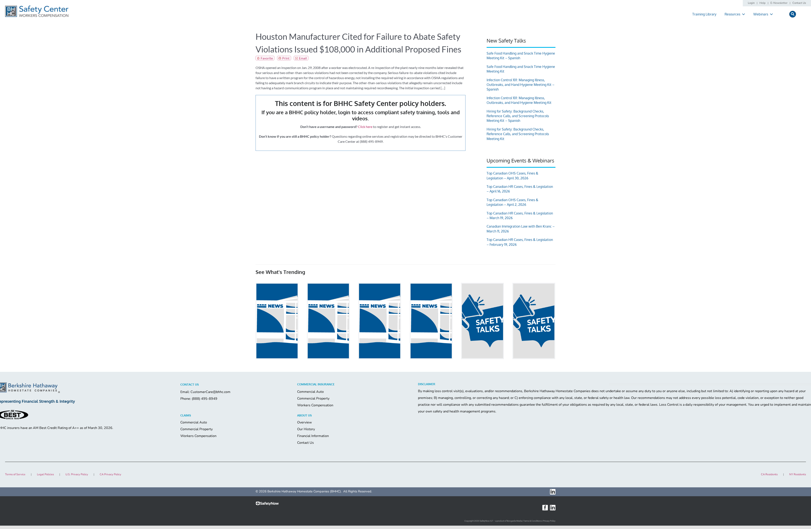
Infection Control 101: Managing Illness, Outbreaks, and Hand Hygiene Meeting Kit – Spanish (520, 85)
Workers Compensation (315, 405)
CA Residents (769, 474)
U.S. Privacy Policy (76, 474)
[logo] (36, 7)
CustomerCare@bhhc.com (210, 392)
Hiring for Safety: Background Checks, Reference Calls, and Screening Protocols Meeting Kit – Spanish (518, 116)
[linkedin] (552, 492)
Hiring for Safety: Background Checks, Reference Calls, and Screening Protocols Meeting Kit (518, 134)
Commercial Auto (310, 391)
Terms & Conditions (532, 521)
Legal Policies (45, 474)
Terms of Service (15, 474)
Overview (304, 422)
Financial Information (313, 436)
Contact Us (305, 442)
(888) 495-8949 (204, 398)
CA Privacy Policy (110, 474)
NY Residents (797, 474)
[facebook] (545, 507)
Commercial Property (313, 398)
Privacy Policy (549, 521)
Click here (365, 127)
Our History (306, 429)
